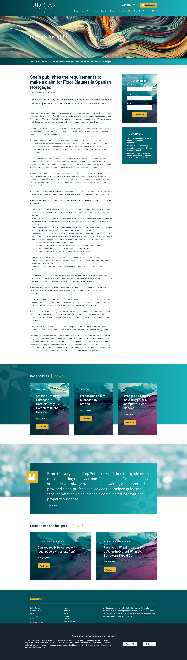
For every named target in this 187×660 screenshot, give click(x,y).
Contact (137, 11)
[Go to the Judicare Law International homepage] (44, 8)
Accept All (130, 644)
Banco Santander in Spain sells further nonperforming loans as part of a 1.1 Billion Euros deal (139, 155)
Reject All (149, 644)
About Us (85, 11)
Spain (53, 92)
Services (95, 11)
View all (59, 376)
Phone (129, 103)
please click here (38, 647)
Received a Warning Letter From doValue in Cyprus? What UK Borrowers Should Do (125, 551)
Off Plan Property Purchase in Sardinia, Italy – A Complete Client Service (48, 404)
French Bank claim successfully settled (92, 400)
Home (76, 11)
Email (129, 94)
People (113, 11)
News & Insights (124, 11)
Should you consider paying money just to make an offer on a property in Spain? (139, 148)
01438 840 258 (128, 5)
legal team (104, 329)
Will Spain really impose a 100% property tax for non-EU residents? (139, 140)
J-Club (153, 11)
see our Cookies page (71, 645)
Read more (42, 426)
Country (104, 11)
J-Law (145, 11)
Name (129, 85)
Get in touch (150, 5)
